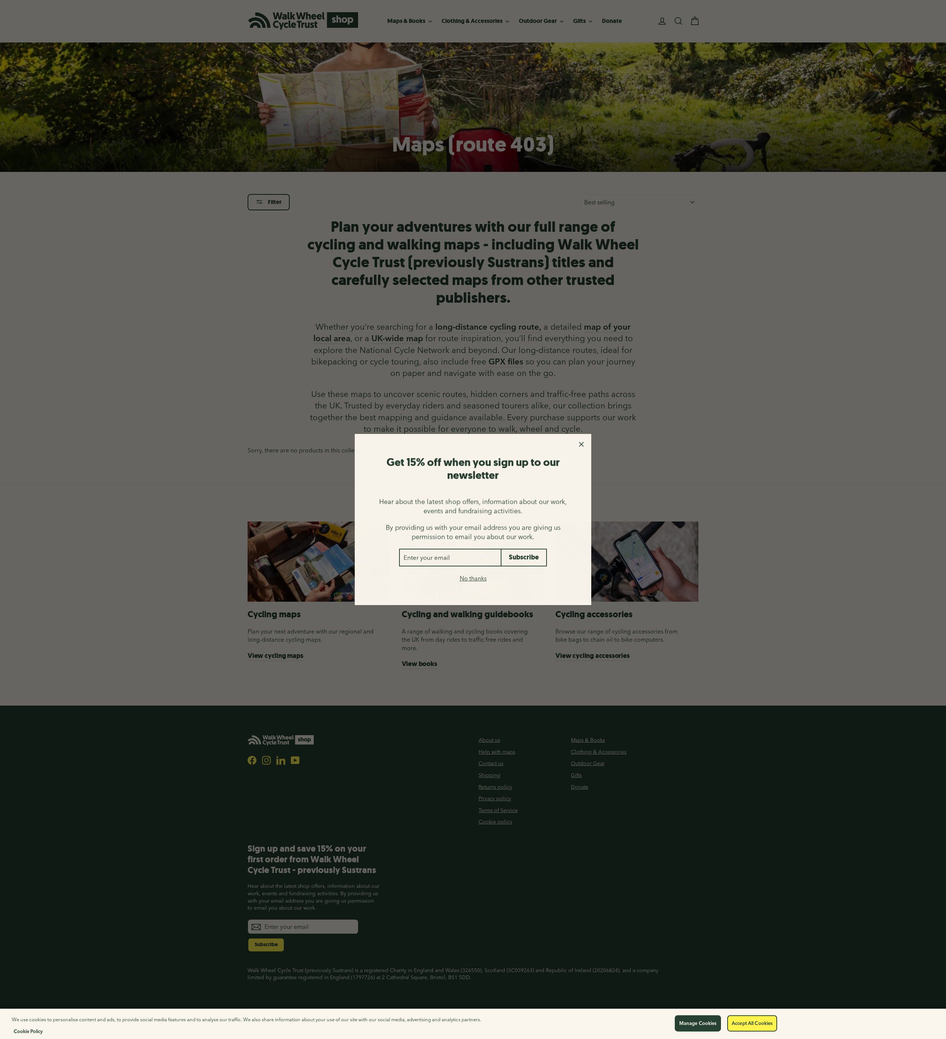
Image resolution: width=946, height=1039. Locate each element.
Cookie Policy (28, 1031)
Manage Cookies (698, 1023)
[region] (473, 1024)
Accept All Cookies (752, 1023)
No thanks (473, 578)
